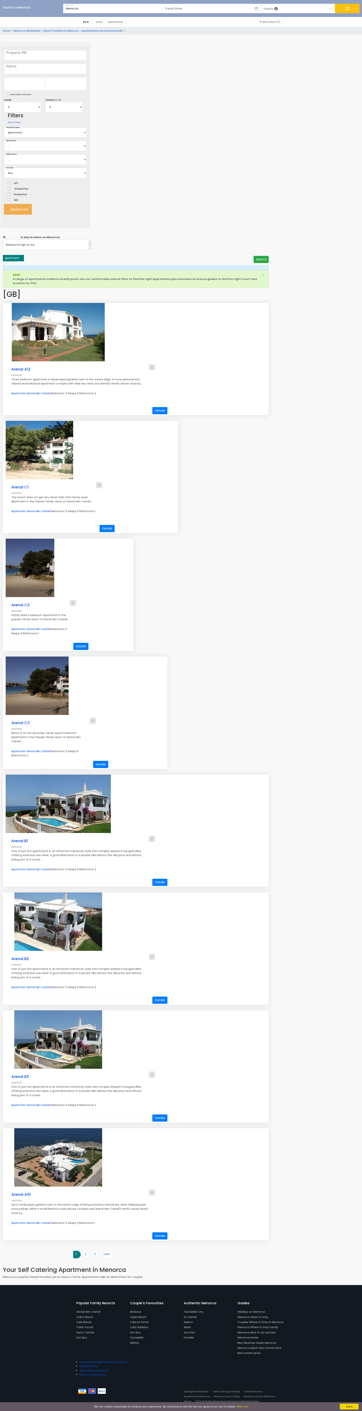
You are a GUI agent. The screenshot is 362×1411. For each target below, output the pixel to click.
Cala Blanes (84, 1322)
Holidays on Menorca (251, 1312)
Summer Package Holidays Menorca (103, 1362)
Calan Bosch (138, 1317)
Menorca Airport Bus (92, 1375)
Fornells (189, 1337)
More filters (271, 22)
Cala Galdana (139, 1327)
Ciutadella (136, 1337)
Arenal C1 (20, 487)
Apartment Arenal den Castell (31, 393)
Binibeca (135, 1312)
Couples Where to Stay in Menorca (260, 1322)
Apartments (115, 22)
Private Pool (20, 194)
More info (242, 1406)
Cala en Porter (139, 1322)
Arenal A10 (21, 1194)
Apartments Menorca (197, 1396)
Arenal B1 (19, 841)
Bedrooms (11, 141)
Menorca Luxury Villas (227, 1396)
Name (69, 5)
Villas (99, 22)
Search (261, 259)
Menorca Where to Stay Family (258, 1327)
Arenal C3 (20, 722)
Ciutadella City (193, 1312)
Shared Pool (21, 188)
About (187, 1401)
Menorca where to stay (253, 1317)
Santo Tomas (85, 1332)
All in (86, 22)
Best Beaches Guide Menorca (257, 1343)
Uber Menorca (88, 1366)
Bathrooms (11, 154)
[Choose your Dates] (45, 84)
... (142, 383)
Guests (270, 9)
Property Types (13, 127)
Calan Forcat (84, 1327)
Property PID (16, 52)
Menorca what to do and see (257, 1332)
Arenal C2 (20, 605)
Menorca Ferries (248, 1337)
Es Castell (190, 1317)
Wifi (16, 200)
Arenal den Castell (88, 1312)
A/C (16, 183)
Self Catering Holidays (226, 1391)
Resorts (10, 168)
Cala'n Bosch (84, 1317)
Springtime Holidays (196, 1391)
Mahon (134, 1343)
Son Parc (189, 1332)
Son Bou (81, 1337)
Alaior (187, 1327)
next (106, 1254)
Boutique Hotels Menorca (259, 1396)
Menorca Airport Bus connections (259, 1348)
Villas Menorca (253, 1391)
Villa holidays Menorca (93, 1370)
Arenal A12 (21, 369)
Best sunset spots (249, 1353)
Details (160, 410)
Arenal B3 (20, 1076)
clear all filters (14, 122)
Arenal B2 (20, 958)
